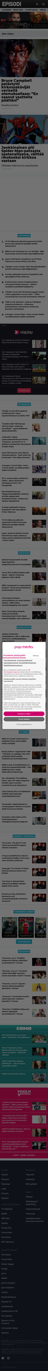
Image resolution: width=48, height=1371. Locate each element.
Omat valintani (24, 719)
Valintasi (36, 655)
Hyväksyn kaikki (24, 714)
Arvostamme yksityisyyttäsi (14, 655)
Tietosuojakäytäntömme (24, 724)
